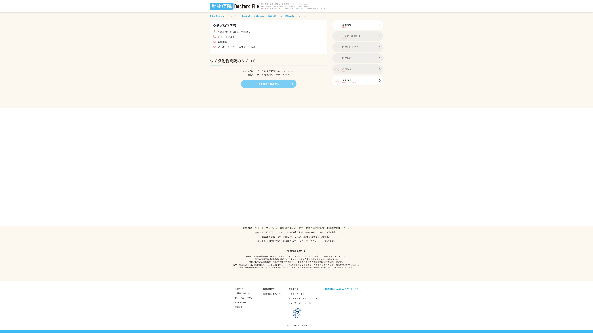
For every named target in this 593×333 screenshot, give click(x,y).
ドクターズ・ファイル (299, 293)
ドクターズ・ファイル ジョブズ (303, 298)
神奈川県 (246, 16)
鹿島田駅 (272, 16)
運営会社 (239, 307)
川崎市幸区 (259, 16)
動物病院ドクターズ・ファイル (224, 16)
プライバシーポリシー (245, 297)
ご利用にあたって (243, 293)
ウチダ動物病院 (287, 16)
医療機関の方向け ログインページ (340, 289)
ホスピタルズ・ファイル (300, 303)
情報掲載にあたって (272, 293)
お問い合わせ (241, 302)
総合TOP (239, 288)
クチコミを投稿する (268, 83)
